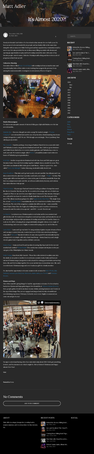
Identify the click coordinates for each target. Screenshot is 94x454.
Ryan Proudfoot (8, 173)
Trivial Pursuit (22, 247)
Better (32, 153)
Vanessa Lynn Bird (15, 273)
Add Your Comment (32, 403)
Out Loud (14, 235)
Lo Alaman (6, 214)
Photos (69, 129)
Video (69, 135)
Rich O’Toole (50, 271)
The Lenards (7, 145)
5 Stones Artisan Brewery (50, 286)
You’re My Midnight (14, 168)
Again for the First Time (41, 199)
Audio (69, 122)
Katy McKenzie (26, 273)
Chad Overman (8, 188)
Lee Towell (44, 273)
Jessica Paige (7, 245)
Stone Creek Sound (25, 66)
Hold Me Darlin (16, 201)
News (12, 382)
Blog (68, 124)
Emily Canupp (7, 255)
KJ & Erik (6, 160)
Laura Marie (7, 230)
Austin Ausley (36, 273)
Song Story (70, 132)
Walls (49, 176)
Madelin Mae (7, 132)
